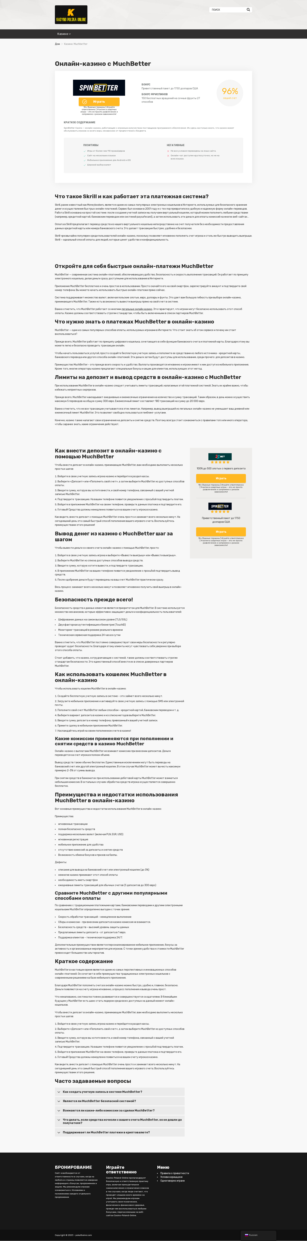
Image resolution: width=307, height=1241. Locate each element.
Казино (62, 34)
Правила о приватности (174, 1173)
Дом (57, 44)
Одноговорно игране (172, 1180)
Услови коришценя (171, 1177)
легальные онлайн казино (137, 309)
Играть (99, 102)
